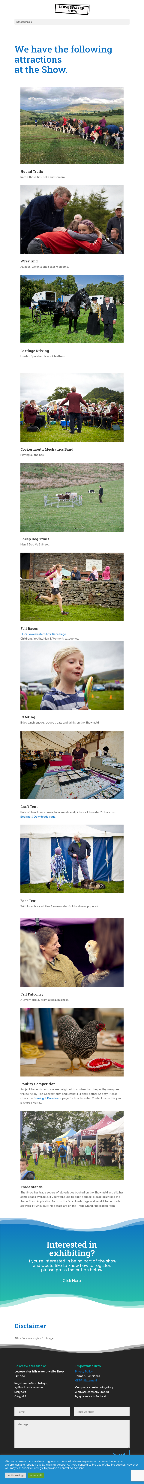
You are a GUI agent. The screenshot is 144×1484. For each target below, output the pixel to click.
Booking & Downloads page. (38, 816)
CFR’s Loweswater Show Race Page (43, 634)
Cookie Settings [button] (15, 1475)
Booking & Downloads (48, 1098)
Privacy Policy (84, 1371)
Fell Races (29, 628)
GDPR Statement (86, 1380)
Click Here (72, 1280)
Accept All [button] (36, 1475)
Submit (119, 1454)
